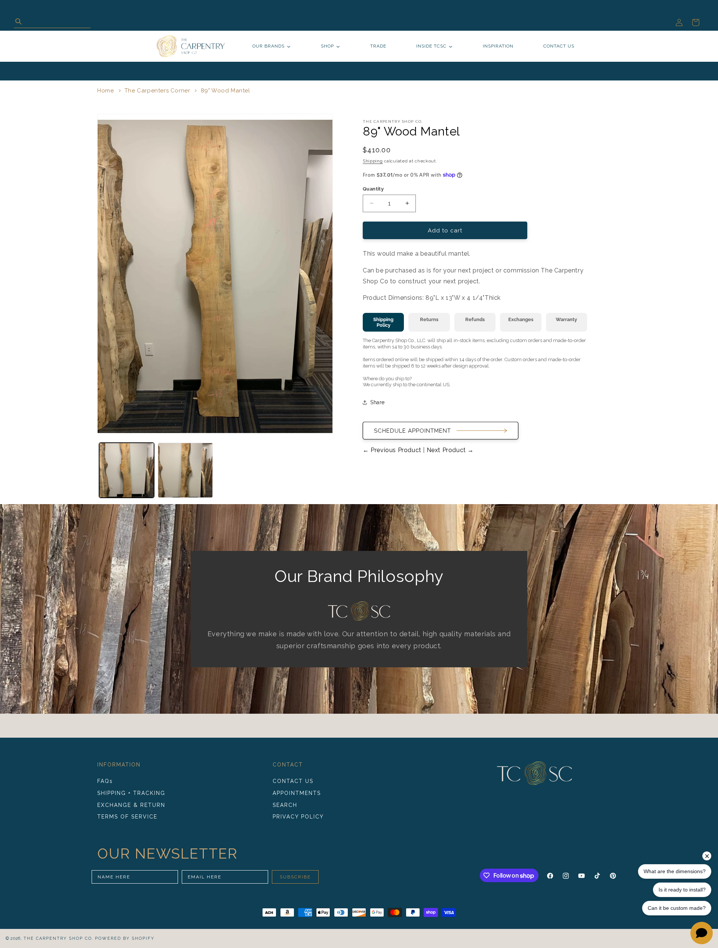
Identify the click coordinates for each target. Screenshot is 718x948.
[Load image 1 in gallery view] (126, 470)
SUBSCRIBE (295, 877)
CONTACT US (293, 781)
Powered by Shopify (124, 938)
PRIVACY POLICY (298, 817)
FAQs (105, 781)
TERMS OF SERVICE (127, 817)
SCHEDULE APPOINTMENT (412, 430)
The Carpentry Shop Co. (59, 938)
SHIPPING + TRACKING (131, 793)
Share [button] (377, 402)
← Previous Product (393, 450)
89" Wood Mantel (225, 90)
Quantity (373, 188)
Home (105, 90)
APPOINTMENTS (297, 793)
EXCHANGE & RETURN (131, 805)
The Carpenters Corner (157, 90)
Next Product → (449, 450)
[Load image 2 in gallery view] (185, 470)
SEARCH (285, 805)
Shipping (373, 161)
